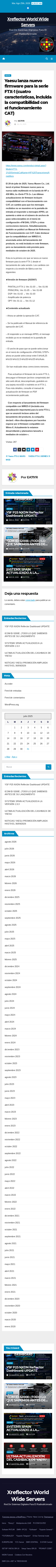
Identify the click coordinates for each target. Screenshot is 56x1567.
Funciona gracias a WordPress (14, 1517)
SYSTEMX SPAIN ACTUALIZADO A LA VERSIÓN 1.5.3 (21, 573)
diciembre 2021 (12, 1216)
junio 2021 (10, 1257)
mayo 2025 (10, 939)
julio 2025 (9, 932)
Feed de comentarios (15, 698)
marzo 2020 (10, 1319)
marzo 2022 (10, 1195)
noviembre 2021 (12, 1223)
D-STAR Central (46, 1542)
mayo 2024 (10, 1015)
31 (28, 749)
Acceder (9, 684)
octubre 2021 (11, 1229)
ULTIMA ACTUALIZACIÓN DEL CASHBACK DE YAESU (26, 1457)
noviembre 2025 (12, 904)
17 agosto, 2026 (16, 1464)
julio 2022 (9, 1167)
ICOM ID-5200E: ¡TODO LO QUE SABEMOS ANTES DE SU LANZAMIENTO (25, 544)
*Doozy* (11, 1523)
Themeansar (48, 1517)
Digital (7, 75)
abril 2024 (9, 1022)
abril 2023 (9, 1105)
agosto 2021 (10, 1243)
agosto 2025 (10, 925)
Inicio (4, 1523)
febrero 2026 (11, 883)
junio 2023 (10, 1091)
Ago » (14, 757)
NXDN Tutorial (7, 1555)
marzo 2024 (10, 1029)
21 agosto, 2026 (16, 1375)
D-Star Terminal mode (41, 1536)
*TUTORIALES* (8, 1536)
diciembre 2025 (12, 897)
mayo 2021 (10, 1264)
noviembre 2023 (12, 1056)
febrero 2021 (11, 1285)
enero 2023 (10, 1126)
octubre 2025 (11, 911)
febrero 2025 (11, 959)
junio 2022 (10, 1174)
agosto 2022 (10, 1160)
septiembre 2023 (13, 1070)
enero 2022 (10, 1209)
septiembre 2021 (13, 1236)
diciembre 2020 (12, 1299)
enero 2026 (10, 890)
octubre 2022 (11, 1146)
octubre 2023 (11, 1063)
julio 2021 (9, 1250)
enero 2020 (10, 1326)
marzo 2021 (10, 1278)
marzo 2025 (10, 952)
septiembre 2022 (13, 1153)
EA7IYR (21, 121)
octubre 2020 (11, 1313)
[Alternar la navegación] (51, 59)
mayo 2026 (10, 862)
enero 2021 (10, 1292)
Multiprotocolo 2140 (23, 1523)
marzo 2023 (10, 1112)
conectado (30, 600)
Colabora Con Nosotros (23, 1555)
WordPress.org (12, 704)
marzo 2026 (10, 876)
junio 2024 (10, 1008)
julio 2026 (9, 849)
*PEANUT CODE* (45, 1548)
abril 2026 (9, 869)
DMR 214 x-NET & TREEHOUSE (14, 1561)
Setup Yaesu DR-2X (29, 1548)
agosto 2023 (10, 1077)
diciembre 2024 (12, 966)
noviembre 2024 (12, 973)
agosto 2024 (10, 994)
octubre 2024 (11, 980)
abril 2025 (9, 946)
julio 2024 (9, 1001)
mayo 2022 (10, 1181)
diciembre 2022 (12, 1133)
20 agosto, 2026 (16, 1405)
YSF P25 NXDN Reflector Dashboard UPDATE (24, 514)
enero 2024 (10, 1042)
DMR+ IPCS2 (22, 1530)
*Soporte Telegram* (23, 1536)
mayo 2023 (10, 1098)
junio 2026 (10, 856)
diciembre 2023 (12, 1049)
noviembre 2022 (12, 1139)
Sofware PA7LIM (8, 1530)
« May (7, 757)
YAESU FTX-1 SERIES (38, 456)
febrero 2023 (11, 1119)
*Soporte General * (46, 1530)
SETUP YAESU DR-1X (10, 1548)
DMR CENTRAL (32, 1542)
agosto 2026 (10, 842)
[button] (47, 59)
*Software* (33, 1530)
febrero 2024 (11, 1036)
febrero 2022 (11, 1202)
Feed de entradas (13, 691)
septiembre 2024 (13, 987)
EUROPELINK (7, 1542)
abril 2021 (9, 1271)
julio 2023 (9, 1084)
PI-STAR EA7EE (39, 1523)
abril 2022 (9, 1188)
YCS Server (19, 1542)
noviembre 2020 (12, 1306)
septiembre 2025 (13, 918)
